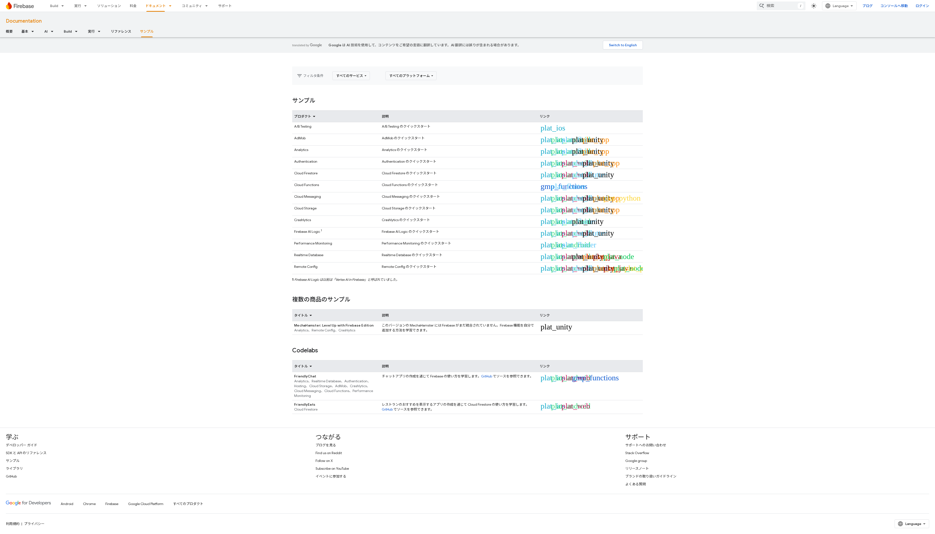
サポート (225, 6)
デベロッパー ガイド (21, 445)
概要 (9, 31)
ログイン (922, 6)
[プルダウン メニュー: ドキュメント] (172, 6)
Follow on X (324, 461)
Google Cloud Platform (145, 504)
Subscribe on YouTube (332, 468)
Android (67, 504)
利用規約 (12, 524)
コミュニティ (192, 6)
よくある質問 (635, 484)
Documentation (24, 21)
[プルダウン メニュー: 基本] (34, 31)
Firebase (111, 504)
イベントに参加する (331, 476)
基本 (24, 31)
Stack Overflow (637, 453)
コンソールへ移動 (894, 6)
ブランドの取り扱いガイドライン (650, 476)
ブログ (867, 6)
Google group (636, 461)
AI (46, 31)
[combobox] (781, 5)
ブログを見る (326, 445)
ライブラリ (14, 468)
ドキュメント (155, 6)
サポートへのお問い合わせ (645, 445)
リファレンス (121, 31)
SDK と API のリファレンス (26, 453)
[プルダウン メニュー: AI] (53, 31)
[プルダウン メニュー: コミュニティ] (208, 6)
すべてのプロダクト (188, 504)
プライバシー (34, 524)
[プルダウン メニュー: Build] (64, 6)
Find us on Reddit (329, 453)
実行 (77, 6)
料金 (133, 6)
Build (54, 6)
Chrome (89, 504)
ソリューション (109, 6)
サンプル (147, 31)
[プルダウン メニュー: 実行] (87, 6)
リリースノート (637, 468)
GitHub (486, 376)
